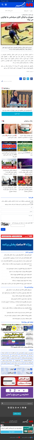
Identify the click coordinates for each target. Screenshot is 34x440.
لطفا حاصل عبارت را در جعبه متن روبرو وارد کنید (22, 223)
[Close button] (33, 425)
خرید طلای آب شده (13, 353)
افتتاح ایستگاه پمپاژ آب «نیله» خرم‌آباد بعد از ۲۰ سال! (20, 271)
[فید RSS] (13, 408)
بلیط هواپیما (17, 360)
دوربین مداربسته (5, 355)
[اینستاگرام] (21, 408)
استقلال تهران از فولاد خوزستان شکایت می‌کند (22, 296)
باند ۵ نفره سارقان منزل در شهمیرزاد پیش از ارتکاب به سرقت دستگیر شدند (17, 264)
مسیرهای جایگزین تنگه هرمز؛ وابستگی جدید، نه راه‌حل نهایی (19, 290)
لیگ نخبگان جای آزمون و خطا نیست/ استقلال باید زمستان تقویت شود (17, 293)
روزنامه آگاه (17, 365)
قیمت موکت (4, 353)
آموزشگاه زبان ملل (29, 363)
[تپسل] (2, 88)
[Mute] (6, 106)
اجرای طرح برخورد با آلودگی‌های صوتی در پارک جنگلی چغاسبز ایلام (18, 255)
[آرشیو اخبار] (11, 408)
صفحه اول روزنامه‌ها (27, 322)
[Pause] (3, 106)
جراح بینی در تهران (29, 353)
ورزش (31, 11)
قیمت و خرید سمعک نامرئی (17, 363)
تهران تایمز (3, 363)
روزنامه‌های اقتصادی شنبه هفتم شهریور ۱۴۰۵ (21, 347)
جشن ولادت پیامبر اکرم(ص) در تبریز (24, 305)
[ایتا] (9, 408)
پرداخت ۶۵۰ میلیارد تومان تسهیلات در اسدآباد (22, 280)
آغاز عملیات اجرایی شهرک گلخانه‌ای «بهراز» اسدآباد (21, 274)
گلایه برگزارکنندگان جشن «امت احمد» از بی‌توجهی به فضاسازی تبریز (17, 258)
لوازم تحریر (21, 353)
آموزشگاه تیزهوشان (28, 360)
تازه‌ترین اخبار (29, 252)
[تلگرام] (25, 408)
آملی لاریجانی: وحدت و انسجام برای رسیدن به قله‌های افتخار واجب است (16, 261)
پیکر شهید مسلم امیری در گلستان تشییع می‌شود (21, 299)
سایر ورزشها (26, 11)
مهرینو (8, 363)
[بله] (23, 408)
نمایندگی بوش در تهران (7, 360)
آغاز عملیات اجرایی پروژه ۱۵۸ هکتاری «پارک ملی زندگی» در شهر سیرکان (16, 283)
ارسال (3, 229)
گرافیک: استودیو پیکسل (14, 437)
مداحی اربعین (15, 355)
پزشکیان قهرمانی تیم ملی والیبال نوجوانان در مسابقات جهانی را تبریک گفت (17, 308)
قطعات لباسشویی (5, 358)
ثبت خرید (17, 114)
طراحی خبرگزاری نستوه (26, 437)
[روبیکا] (16, 408)
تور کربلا (30, 355)
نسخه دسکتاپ (17, 413)
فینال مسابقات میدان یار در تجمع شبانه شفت (22, 318)
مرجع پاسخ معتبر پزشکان (27, 358)
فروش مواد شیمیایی (15, 358)
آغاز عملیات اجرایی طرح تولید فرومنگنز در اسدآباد (21, 277)
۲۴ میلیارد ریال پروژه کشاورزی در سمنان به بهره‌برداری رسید (19, 268)
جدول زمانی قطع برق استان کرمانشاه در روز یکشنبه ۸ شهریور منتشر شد (16, 302)
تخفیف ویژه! (12, 432)
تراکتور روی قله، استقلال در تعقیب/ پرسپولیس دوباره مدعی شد (18, 315)
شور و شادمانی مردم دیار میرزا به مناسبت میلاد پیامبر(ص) (19, 312)
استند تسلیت (23, 355)
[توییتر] (18, 408)
